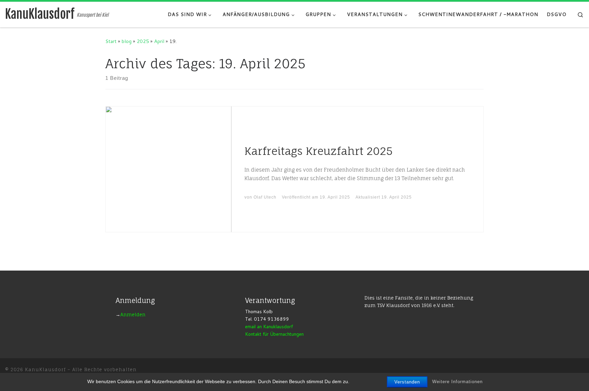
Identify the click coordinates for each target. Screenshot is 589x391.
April (159, 41)
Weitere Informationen (457, 381)
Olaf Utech (265, 197)
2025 (143, 41)
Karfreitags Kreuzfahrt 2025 (318, 151)
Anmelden (133, 314)
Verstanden (407, 382)
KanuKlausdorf (45, 369)
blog (127, 41)
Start (111, 41)
